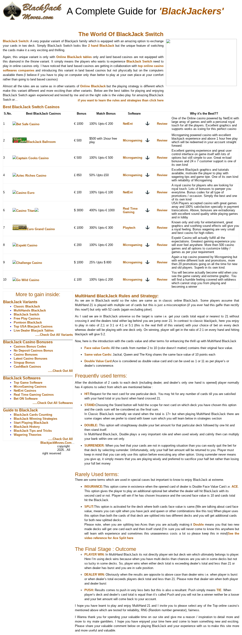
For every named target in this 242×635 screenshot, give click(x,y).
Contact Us (34, 450)
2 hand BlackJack (101, 45)
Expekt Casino (26, 245)
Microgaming (132, 140)
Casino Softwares (121, 24)
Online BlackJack (92, 86)
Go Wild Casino (27, 280)
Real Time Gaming (130, 210)
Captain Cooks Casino (32, 158)
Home (15, 24)
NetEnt (128, 123)
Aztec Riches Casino (31, 175)
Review (162, 123)
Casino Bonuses (83, 24)
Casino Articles (157, 24)
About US (33, 443)
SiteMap (32, 454)
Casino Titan (25, 210)
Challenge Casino (29, 263)
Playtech (129, 227)
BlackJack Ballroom (41, 142)
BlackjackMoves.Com (56, 442)
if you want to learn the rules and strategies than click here (121, 100)
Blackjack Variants (44, 24)
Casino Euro (25, 193)
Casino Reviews (192, 24)
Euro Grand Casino (41, 229)
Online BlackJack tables (74, 57)
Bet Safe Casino (27, 124)
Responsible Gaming (41, 446)
